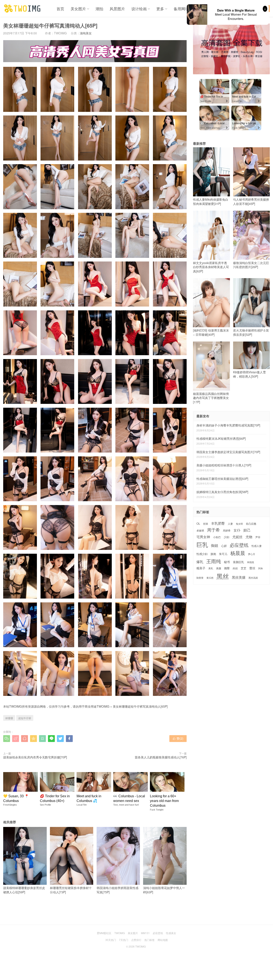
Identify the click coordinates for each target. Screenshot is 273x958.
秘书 (227, 562)
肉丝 (235, 568)
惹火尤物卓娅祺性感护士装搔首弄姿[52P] (251, 332)
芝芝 (243, 568)
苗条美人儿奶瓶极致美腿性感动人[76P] (161, 757)
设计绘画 (139, 8)
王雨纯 (213, 561)
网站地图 (163, 940)
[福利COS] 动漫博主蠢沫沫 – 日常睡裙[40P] (211, 332)
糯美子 (200, 568)
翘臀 (227, 568)
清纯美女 (86, 33)
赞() (178, 738)
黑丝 (222, 576)
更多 (160, 8)
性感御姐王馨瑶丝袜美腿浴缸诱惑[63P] (222, 478)
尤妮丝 (237, 536)
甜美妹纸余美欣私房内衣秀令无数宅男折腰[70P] (35, 757)
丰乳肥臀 (218, 523)
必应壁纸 (239, 545)
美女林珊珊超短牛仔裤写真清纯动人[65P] (140, 706)
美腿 (218, 568)
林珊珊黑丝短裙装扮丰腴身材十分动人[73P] (71, 890)
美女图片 (78, 8)
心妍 (224, 546)
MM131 (145, 933)
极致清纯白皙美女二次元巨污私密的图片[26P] (251, 265)
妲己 (247, 530)
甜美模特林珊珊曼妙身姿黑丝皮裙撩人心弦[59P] (24, 890)
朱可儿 (223, 554)
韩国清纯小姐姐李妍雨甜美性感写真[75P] (117, 890)
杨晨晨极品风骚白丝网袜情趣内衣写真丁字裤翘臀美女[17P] (211, 397)
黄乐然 (209, 577)
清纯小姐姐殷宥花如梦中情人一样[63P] (164, 890)
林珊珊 (9, 718)
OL (198, 524)
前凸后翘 (251, 523)
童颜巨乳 (238, 562)
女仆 (237, 530)
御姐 (214, 545)
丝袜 (205, 523)
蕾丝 (252, 568)
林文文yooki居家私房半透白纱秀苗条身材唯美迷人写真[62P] (211, 267)
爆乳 (199, 561)
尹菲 (257, 537)
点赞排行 (136, 940)
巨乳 (202, 544)
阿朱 (260, 568)
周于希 (213, 530)
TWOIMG (103, 706)
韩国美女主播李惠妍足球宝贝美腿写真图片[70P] (228, 452)
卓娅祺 (200, 530)
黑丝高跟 (253, 577)
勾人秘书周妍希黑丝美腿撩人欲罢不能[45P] (251, 201)
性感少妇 (202, 554)
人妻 (230, 523)
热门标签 (149, 940)
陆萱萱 (199, 577)
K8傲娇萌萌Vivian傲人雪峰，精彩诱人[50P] (249, 374)
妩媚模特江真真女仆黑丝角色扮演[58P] (222, 492)
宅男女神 (203, 536)
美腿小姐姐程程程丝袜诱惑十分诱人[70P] (223, 465)
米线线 (250, 562)
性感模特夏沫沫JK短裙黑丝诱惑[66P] (221, 438)
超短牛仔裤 (24, 718)
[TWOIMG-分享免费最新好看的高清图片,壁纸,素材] (22, 8)
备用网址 (181, 8)
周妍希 (227, 530)
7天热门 (123, 940)
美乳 (210, 568)
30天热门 (110, 940)
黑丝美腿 (238, 577)
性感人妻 (256, 546)
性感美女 (171, 933)
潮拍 (99, 8)
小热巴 (217, 537)
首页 (60, 8)
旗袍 (213, 554)
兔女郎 (239, 523)
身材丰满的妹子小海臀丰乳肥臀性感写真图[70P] (228, 425)
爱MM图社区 (104, 933)
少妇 (226, 537)
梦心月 (251, 554)
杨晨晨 (237, 553)
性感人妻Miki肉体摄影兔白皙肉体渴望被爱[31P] (210, 201)
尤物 (248, 536)
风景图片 (117, 8)
